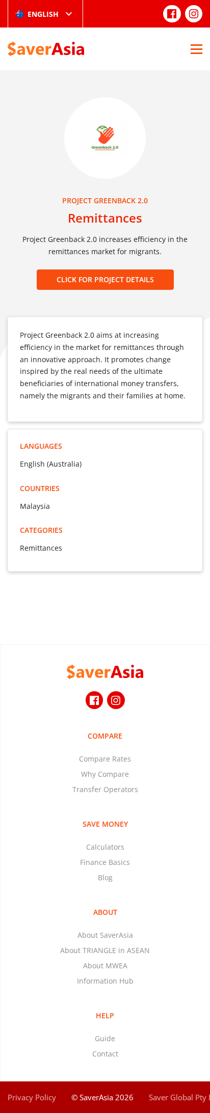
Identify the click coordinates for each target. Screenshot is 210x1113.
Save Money (105, 824)
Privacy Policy (32, 1097)
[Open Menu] (196, 49)
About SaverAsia (105, 935)
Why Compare (105, 774)
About (105, 912)
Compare (105, 736)
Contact (105, 1053)
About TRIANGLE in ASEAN (105, 950)
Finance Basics (105, 862)
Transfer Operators (105, 789)
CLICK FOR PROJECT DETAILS (105, 279)
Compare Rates (105, 759)
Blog (105, 877)
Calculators (105, 847)
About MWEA (105, 965)
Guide (105, 1038)
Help (105, 1015)
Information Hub (105, 981)
